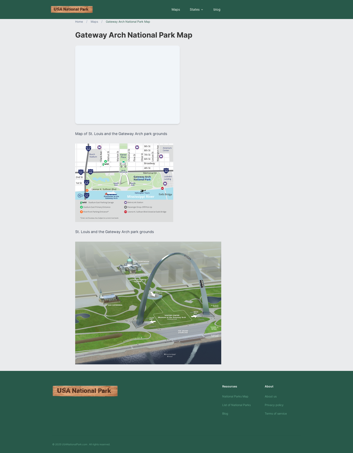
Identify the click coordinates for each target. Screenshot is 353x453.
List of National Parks (236, 405)
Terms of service (276, 413)
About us (271, 396)
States (195, 9)
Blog (225, 413)
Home (79, 21)
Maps (176, 9)
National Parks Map (235, 396)
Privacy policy (274, 405)
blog (216, 9)
